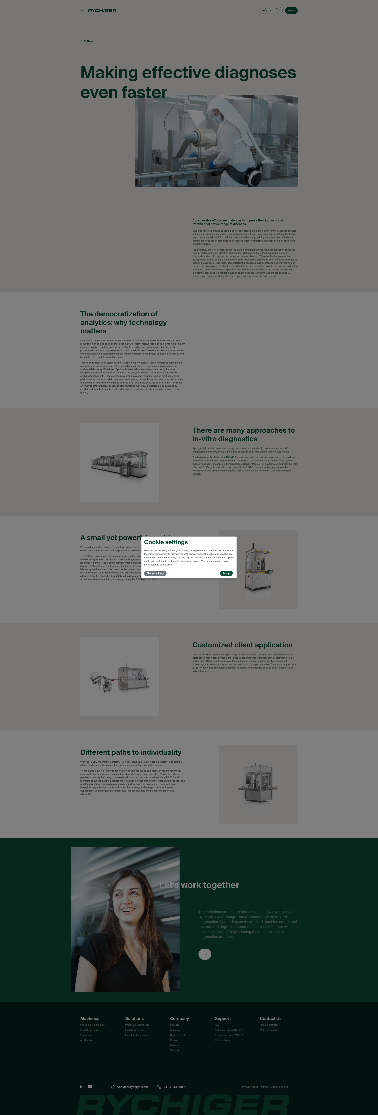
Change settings (155, 573)
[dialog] (189, 557)
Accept (226, 573)
